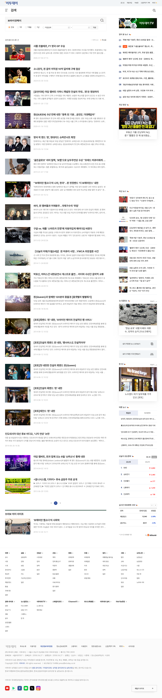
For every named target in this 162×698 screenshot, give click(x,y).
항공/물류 (56, 574)
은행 (22, 561)
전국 (122, 574)
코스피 (128, 462)
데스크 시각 (140, 570)
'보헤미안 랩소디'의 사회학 (46, 520)
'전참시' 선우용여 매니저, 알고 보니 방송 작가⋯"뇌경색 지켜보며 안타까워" (142, 201)
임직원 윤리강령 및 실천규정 (62, 668)
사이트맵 (131, 646)
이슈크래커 (24, 606)
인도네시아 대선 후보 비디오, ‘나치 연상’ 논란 (27, 433)
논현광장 (139, 561)
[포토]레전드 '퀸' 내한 (44, 411)
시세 (6, 566)
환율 (6, 587)
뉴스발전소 (24, 602)
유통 (54, 578)
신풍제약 (127, 488)
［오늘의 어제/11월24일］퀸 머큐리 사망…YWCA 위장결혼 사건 (66, 251)
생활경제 (71, 566)
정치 (104, 553)
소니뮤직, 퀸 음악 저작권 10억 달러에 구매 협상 (57, 68)
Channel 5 (72, 602)
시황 (6, 561)
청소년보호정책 (61, 646)
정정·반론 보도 (96, 646)
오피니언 (140, 553)
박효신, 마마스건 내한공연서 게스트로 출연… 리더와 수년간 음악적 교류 (69, 274)
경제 (69, 553)
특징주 (128, 413)
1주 (21, 27)
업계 (38, 561)
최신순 (104, 40)
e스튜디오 (40, 606)
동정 (122, 582)
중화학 (55, 570)
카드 (22, 574)
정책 (38, 566)
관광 (6, 606)
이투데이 (22, 663)
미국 (85, 566)
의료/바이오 (56, 582)
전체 (12, 27)
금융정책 (23, 557)
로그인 (122, 3)
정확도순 (95, 40)
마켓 (6, 553)
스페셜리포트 (57, 602)
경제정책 (71, 557)
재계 (54, 557)
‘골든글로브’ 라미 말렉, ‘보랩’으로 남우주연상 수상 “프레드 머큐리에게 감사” (71, 160)
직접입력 (48, 27)
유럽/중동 (87, 578)
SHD (125, 468)
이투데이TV (41, 602)
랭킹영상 (39, 610)
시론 (138, 566)
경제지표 (71, 561)
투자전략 (147, 413)
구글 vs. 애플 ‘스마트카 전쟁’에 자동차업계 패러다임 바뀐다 (63, 228)
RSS (153, 3)
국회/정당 (106, 561)
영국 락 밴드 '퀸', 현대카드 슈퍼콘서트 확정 (54, 137)
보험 (22, 566)
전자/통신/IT (57, 561)
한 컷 (22, 618)
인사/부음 (124, 578)
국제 (85, 553)
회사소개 (23, 646)
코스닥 (147, 462)
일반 (6, 595)
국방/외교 (106, 566)
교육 (122, 561)
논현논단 (139, 557)
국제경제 (87, 557)
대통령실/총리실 (108, 557)
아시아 (86, 574)
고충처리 (74, 646)
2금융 (23, 570)
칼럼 (138, 578)
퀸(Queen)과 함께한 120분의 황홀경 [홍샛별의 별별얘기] (63, 297)
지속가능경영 (120, 602)
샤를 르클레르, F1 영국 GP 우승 (49, 46)
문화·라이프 (9, 602)
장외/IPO (8, 570)
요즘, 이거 (24, 610)
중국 (85, 570)
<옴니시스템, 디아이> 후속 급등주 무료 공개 (55, 479)
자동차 (55, 566)
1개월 (29, 27)
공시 (6, 557)
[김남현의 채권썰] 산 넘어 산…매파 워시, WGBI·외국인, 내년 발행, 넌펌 (142, 231)
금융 (22, 553)
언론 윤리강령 (37, 668)
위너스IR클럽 (88, 602)
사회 (122, 553)
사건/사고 (124, 566)
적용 (94, 27)
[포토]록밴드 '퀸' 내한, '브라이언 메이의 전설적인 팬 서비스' (63, 319)
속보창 (136, 3)
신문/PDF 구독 (145, 3)
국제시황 (8, 591)
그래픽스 (23, 614)
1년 (38, 27)
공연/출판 (8, 622)
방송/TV (8, 610)
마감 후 (139, 574)
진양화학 (127, 494)
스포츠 (7, 627)
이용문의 (84, 646)
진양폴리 (127, 481)
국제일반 (87, 561)
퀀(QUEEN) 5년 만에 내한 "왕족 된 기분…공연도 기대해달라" (64, 114)
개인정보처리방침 (46, 646)
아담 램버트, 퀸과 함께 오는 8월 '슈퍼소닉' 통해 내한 (59, 456)
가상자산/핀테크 (26, 578)
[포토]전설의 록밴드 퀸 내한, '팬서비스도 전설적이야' (60, 342)
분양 (38, 570)
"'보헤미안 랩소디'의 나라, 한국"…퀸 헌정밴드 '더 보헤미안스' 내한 (66, 182)
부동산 (39, 553)
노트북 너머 (140, 582)
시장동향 (39, 557)
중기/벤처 (56, 587)
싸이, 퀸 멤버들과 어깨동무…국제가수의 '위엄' (56, 205)
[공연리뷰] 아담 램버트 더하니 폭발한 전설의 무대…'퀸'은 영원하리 (66, 91)
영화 (6, 614)
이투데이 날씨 (104, 602)
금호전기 (127, 474)
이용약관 (33, 646)
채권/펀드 (8, 582)
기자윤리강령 (47, 668)
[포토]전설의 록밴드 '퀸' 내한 (48, 388)
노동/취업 (124, 570)
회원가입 (129, 3)
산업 (54, 553)
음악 (6, 618)
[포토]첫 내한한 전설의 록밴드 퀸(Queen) (55, 365)
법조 (122, 557)
